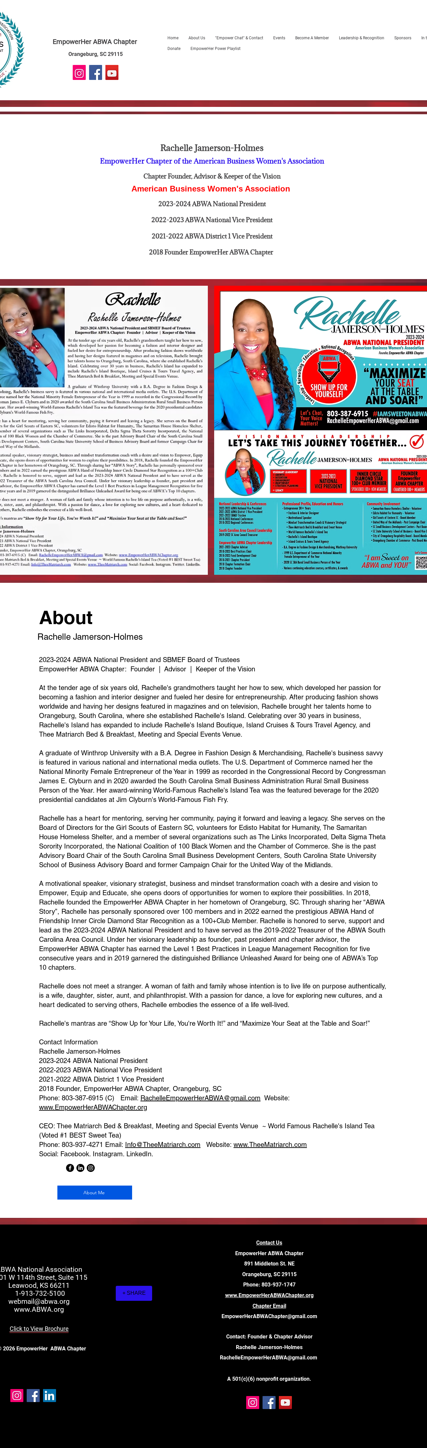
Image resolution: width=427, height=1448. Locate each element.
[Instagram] (79, 73)
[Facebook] (95, 73)
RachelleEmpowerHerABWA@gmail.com (200, 1098)
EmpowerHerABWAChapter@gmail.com (269, 1316)
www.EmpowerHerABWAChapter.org (93, 1107)
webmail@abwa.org (39, 1301)
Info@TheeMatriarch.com (162, 1145)
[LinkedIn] (80, 1168)
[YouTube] (111, 73)
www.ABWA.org (39, 1309)
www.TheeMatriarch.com (270, 1145)
